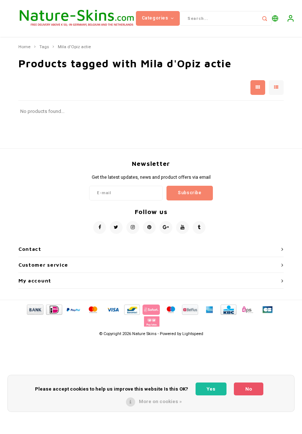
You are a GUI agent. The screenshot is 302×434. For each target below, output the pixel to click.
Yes (211, 388)
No (248, 388)
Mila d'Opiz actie (74, 47)
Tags (44, 47)
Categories (155, 18)
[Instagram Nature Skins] (132, 227)
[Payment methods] (34, 309)
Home (24, 47)
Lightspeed (192, 334)
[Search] (264, 18)
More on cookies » (160, 401)
